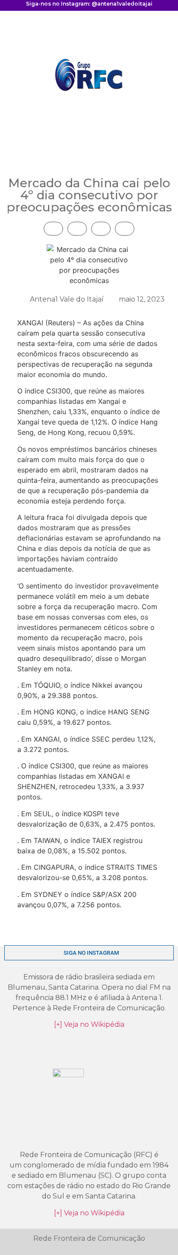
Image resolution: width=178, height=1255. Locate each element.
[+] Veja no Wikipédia (89, 1024)
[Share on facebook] (53, 229)
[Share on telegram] (77, 229)
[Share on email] (124, 229)
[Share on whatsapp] (101, 229)
